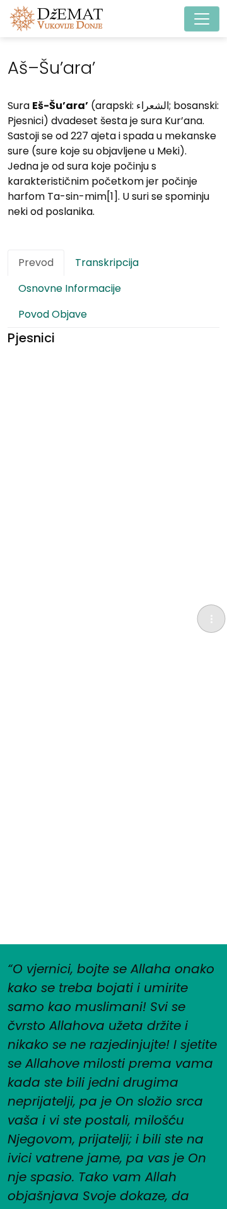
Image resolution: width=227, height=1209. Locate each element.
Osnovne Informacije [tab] (69, 288)
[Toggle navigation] (201, 19)
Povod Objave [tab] (52, 314)
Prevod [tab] (36, 262)
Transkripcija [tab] (107, 262)
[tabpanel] (113, 337)
